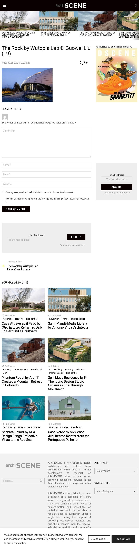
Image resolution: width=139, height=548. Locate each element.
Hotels (21, 427)
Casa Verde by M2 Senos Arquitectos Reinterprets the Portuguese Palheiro (68, 436)
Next (137, 25)
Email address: (36, 235)
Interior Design (78, 319)
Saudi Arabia (33, 427)
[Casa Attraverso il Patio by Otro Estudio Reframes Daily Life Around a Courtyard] (19, 21)
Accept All (123, 539)
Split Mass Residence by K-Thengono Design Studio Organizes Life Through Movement (67, 383)
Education (54, 319)
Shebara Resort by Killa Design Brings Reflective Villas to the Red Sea (19, 436)
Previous (1, 25)
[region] (69, 538)
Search (41, 481)
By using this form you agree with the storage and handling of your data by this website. (47, 200)
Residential (31, 319)
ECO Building (55, 369)
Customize (98, 539)
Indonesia (80, 369)
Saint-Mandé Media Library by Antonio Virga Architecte (55, 34)
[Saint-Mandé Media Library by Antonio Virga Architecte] (58, 21)
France (65, 319)
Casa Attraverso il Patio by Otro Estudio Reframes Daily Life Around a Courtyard (18, 35)
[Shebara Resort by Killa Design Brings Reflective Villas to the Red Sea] (23, 408)
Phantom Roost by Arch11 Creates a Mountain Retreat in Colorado (97, 34)
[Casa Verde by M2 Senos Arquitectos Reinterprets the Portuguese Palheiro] (69, 408)
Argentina (8, 319)
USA (5, 373)
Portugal (64, 427)
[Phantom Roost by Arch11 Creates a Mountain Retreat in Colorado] (97, 21)
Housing (19, 319)
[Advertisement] (116, 135)
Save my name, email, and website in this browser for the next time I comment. (40, 192)
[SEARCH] (136, 5)
